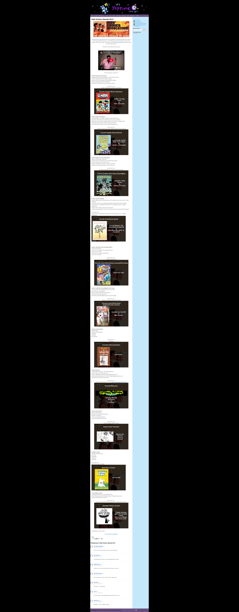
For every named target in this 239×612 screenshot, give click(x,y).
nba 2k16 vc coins (97, 573)
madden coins (97, 564)
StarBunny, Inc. (101, 15)
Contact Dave (137, 26)
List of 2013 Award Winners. (112, 534)
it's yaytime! (93, 610)
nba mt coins (96, 555)
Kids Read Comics (120, 42)
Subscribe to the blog (138, 22)
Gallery (114, 15)
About (110, 15)
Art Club (96, 15)
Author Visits (132, 15)
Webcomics (118, 15)
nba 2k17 (96, 582)
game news (96, 600)
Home (92, 15)
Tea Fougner (109, 610)
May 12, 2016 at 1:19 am (98, 556)
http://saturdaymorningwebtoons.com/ (119, 382)
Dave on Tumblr (137, 21)
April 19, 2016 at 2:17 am (98, 547)
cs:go (95, 591)
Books (107, 15)
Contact (137, 15)
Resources (124, 15)
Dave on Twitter (137, 19)
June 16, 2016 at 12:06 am (98, 583)
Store (128, 15)
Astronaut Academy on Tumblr (140, 24)
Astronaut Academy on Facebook (140, 23)
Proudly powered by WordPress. (142, 610)
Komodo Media (119, 610)
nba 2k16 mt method (98, 546)
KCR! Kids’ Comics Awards (99, 39)
